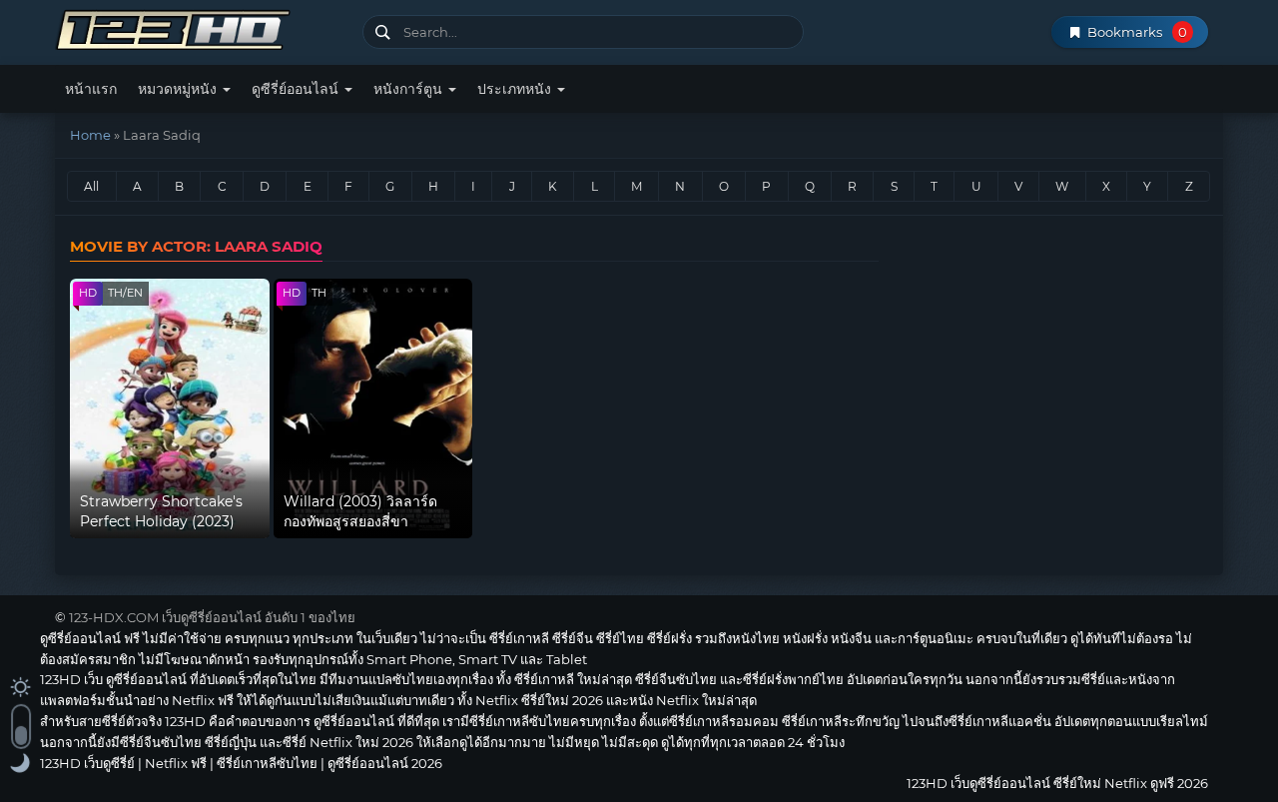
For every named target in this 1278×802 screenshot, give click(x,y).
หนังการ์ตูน (409, 89)
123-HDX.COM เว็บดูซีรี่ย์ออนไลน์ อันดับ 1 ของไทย (212, 617)
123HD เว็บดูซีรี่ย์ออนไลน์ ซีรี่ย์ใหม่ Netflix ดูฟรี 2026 (201, 27)
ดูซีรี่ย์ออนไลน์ (297, 89)
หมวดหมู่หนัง (179, 89)
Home (90, 135)
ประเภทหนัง (516, 89)
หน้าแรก (91, 89)
